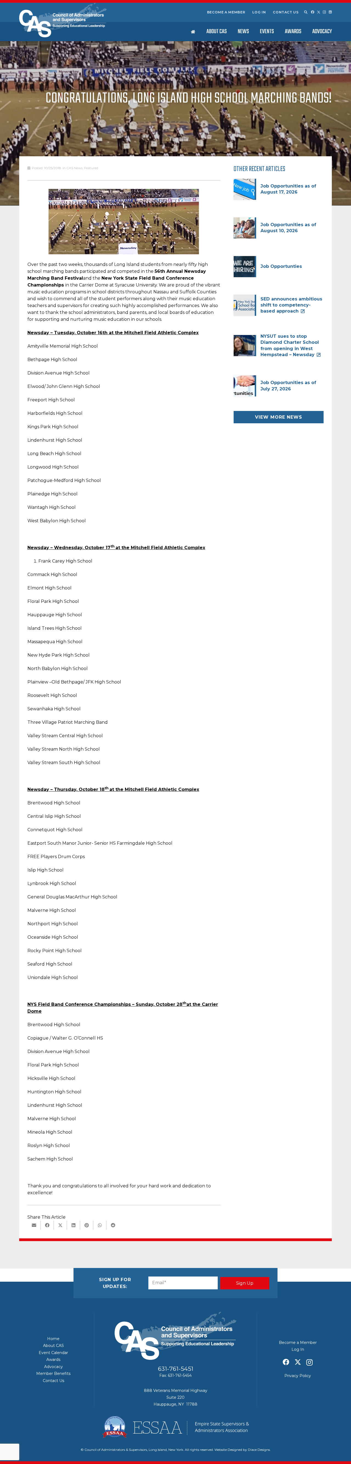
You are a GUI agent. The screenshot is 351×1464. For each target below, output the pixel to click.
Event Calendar (53, 1352)
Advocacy (53, 1366)
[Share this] (47, 1225)
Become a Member (226, 12)
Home (53, 1338)
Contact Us (285, 12)
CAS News (74, 168)
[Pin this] (86, 1225)
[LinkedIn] (330, 12)
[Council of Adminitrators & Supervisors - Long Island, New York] (63, 20)
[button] (305, 12)
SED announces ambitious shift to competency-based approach (291, 305)
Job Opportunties (281, 266)
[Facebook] (312, 12)
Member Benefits (53, 1373)
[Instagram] (324, 12)
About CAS (53, 1345)
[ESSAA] (175, 1427)
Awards (53, 1359)
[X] (318, 12)
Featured (91, 168)
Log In (259, 12)
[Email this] (34, 1225)
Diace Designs (259, 1450)
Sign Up (244, 1283)
